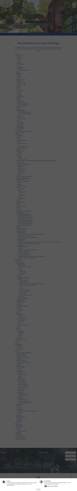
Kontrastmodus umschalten (53, 486)
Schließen (38, 489)
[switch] (45, 486)
